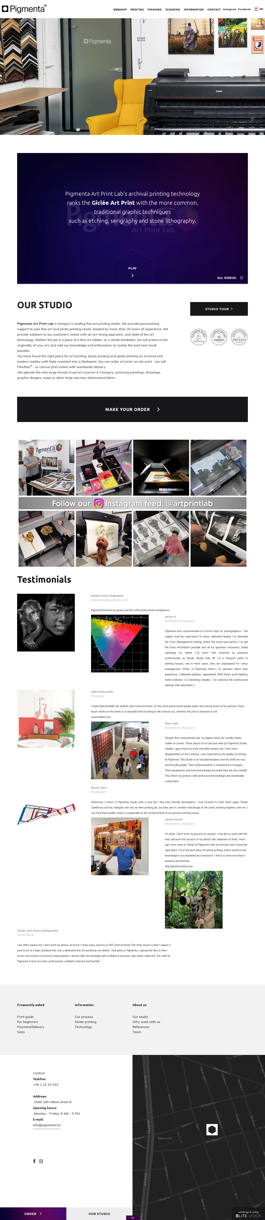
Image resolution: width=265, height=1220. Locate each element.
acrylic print (143, 361)
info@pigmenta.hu (47, 1125)
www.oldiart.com (101, 717)
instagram (229, 9)
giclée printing (127, 356)
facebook (244, 9)
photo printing (98, 356)
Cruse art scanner (82, 372)
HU (261, 8)
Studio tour (217, 309)
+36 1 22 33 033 (45, 1085)
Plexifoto (24, 367)
